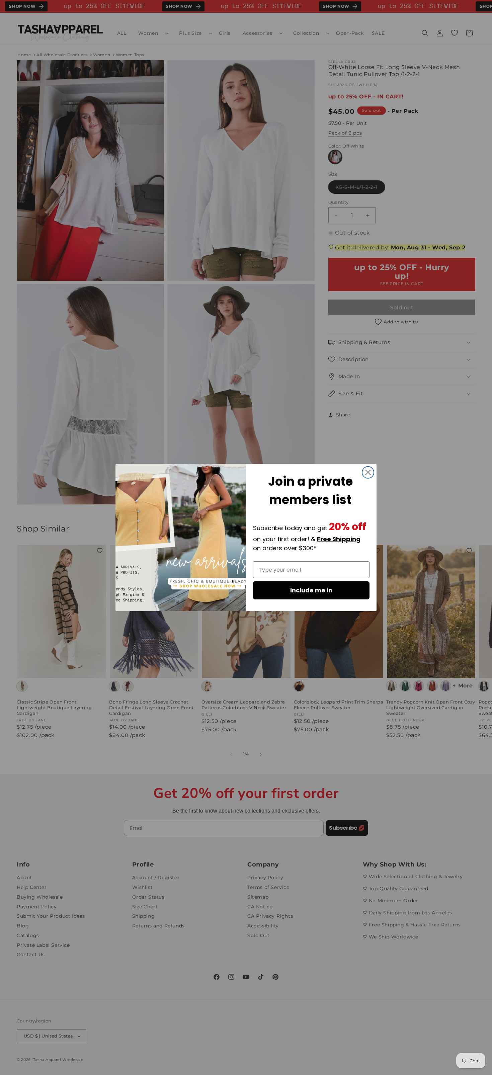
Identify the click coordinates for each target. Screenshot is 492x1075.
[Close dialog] (368, 472)
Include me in (311, 590)
